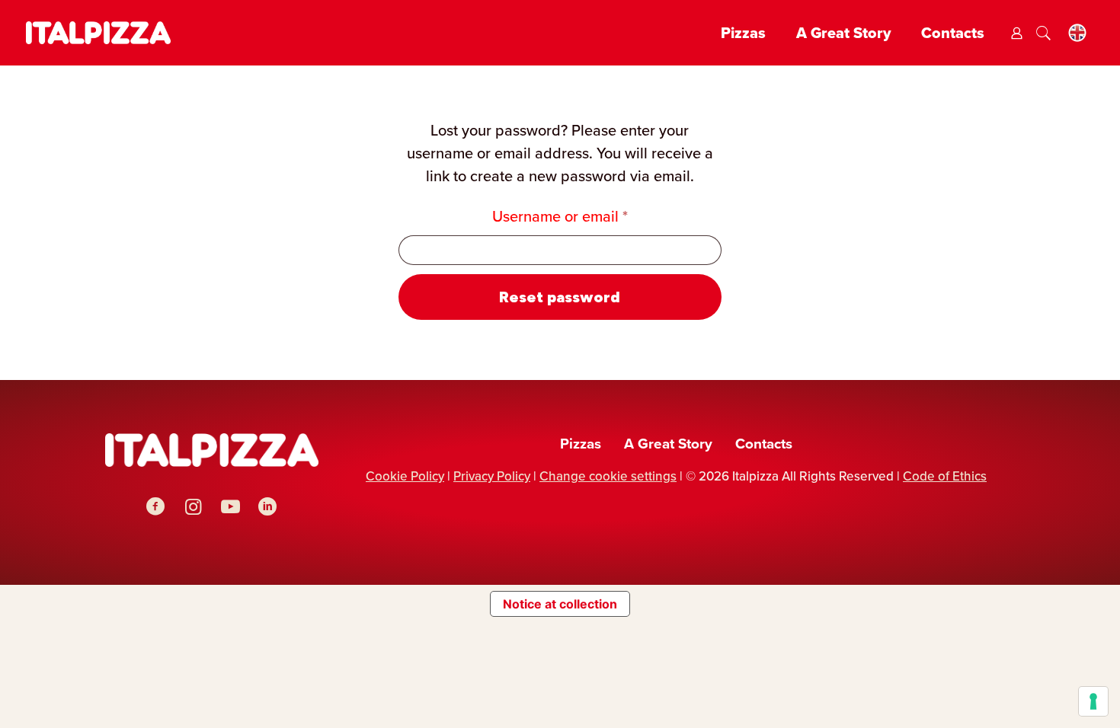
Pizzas (580, 444)
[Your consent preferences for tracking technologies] (1093, 701)
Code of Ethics (945, 476)
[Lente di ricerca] (1043, 33)
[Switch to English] (1077, 33)
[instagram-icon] (193, 506)
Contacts (763, 444)
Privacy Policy (491, 476)
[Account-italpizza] (1016, 33)
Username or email (590, 216)
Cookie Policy (405, 476)
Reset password (559, 297)
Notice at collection (560, 603)
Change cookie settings (608, 476)
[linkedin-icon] (267, 506)
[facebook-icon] (155, 506)
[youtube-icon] (230, 506)
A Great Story (668, 444)
